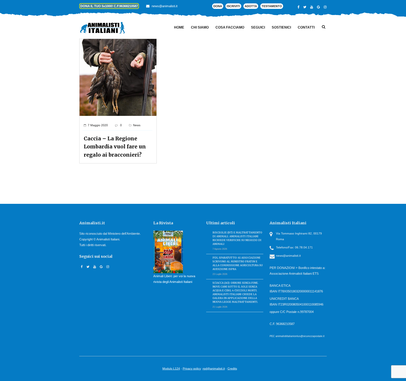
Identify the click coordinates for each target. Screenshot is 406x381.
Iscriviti (233, 6)
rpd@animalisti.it (214, 368)
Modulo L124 (171, 368)
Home (179, 27)
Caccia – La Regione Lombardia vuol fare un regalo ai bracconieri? (115, 146)
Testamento (272, 6)
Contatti (306, 27)
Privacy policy (192, 368)
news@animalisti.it (164, 6)
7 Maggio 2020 (98, 125)
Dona (217, 6)
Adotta (251, 6)
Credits (232, 368)
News (136, 125)
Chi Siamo (200, 27)
